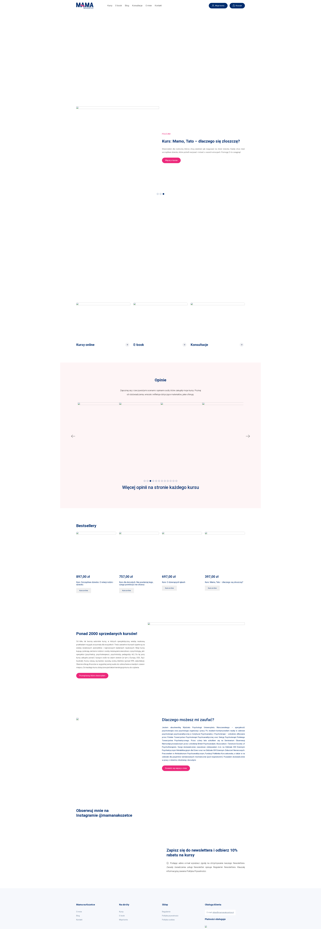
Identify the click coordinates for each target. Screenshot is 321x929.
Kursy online (85, 345)
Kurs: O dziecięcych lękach (173, 582)
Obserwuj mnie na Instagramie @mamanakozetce (104, 813)
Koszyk (239, 6)
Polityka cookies (168, 920)
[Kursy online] (103, 321)
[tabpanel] (160, 147)
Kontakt (158, 5)
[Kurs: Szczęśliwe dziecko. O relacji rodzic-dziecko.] (96, 552)
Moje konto (219, 6)
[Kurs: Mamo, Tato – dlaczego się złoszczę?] (225, 552)
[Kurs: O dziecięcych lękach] (182, 552)
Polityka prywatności (170, 916)
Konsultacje (137, 5)
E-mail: (220, 912)
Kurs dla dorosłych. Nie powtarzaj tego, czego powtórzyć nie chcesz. (136, 583)
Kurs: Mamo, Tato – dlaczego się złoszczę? (224, 582)
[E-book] (160, 321)
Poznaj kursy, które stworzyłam (92, 676)
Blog (127, 5)
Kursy (109, 5)
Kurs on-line (83, 590)
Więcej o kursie (171, 160)
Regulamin (166, 912)
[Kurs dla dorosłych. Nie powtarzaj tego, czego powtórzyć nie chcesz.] (139, 552)
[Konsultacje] (218, 321)
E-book (118, 5)
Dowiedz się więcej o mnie (176, 768)
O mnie (149, 5)
